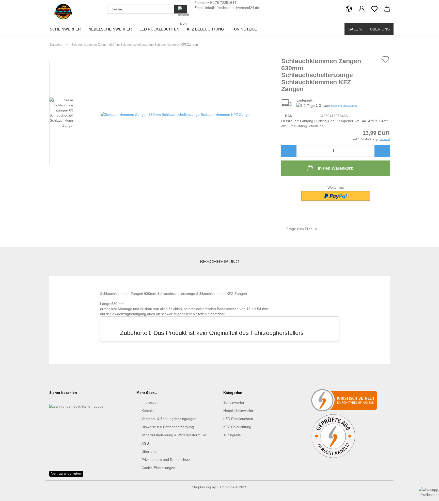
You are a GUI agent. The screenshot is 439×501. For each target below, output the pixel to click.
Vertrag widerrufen (66, 473)
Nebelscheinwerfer (110, 29)
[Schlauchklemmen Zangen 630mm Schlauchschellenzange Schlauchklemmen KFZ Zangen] (176, 114)
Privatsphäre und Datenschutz (166, 460)
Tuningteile (244, 29)
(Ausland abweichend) (344, 105)
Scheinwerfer (65, 29)
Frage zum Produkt (301, 229)
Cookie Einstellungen (158, 468)
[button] (349, 9)
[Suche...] (180, 9)
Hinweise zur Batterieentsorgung (168, 427)
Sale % (355, 29)
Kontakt (148, 411)
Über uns (380, 29)
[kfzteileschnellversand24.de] (63, 11)
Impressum (151, 402)
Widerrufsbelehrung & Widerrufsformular (174, 435)
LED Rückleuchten (159, 29)
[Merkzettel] (374, 9)
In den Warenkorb (335, 168)
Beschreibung (220, 261)
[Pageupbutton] (14, 473)
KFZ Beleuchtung (205, 29)
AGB (145, 443)
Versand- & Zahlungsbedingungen (169, 419)
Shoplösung (201, 487)
